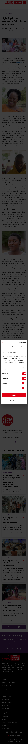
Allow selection (14, 400)
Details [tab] (14, 346)
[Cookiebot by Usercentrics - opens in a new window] (19, 343)
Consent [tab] (5, 346)
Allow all (14, 395)
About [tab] (23, 346)
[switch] (24, 378)
